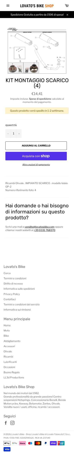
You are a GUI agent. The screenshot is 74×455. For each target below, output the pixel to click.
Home (7, 325)
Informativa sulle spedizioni (19, 288)
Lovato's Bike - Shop (21, 434)
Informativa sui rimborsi (17, 309)
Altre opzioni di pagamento (36, 164)
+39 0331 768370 (44, 230)
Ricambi (8, 356)
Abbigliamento (12, 340)
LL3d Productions (14, 377)
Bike (6, 335)
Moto (7, 330)
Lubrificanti (10, 361)
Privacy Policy (12, 294)
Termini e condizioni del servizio (22, 304)
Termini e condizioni (15, 278)
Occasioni (9, 367)
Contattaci (10, 299)
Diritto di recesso (13, 283)
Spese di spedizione (40, 98)
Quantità (11, 125)
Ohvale (8, 351)
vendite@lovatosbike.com (39, 226)
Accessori (9, 346)
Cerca (7, 273)
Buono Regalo (12, 372)
